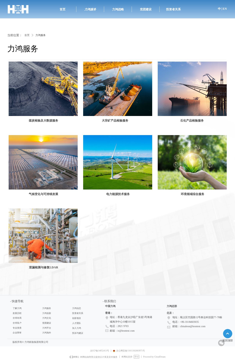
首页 (27, 35)
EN (225, 8)
